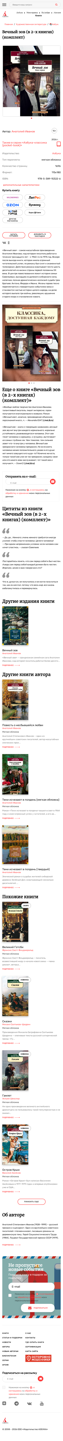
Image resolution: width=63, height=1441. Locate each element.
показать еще (31, 1202)
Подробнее (8, 665)
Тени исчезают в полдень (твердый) (26, 869)
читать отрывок (13, 235)
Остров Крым (11, 1169)
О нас (28, 1333)
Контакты (30, 1338)
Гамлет (6, 1095)
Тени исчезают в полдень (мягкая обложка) (30, 799)
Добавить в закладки (40, 235)
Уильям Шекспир (11, 1098)
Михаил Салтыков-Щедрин (16, 1024)
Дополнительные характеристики (21, 185)
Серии (5, 1360)
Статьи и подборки (12, 1338)
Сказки (7, 1021)
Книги (38, 16)
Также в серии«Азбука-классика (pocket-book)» (24, 144)
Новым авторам (10, 1351)
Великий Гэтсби (12, 947)
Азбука (19, 13)
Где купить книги (34, 1342)
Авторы (6, 1347)
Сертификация (33, 1347)
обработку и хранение (17, 493)
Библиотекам (9, 1356)
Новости (6, 1342)
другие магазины (12, 220)
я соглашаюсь (37, 490)
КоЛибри (45, 13)
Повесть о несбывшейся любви (22, 725)
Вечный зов (10, 650)
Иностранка (32, 13)
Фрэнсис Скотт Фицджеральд (17, 950)
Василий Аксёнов (11, 1173)
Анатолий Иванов (23, 131)
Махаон (57, 13)
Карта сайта (31, 1351)
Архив (5, 1365)
